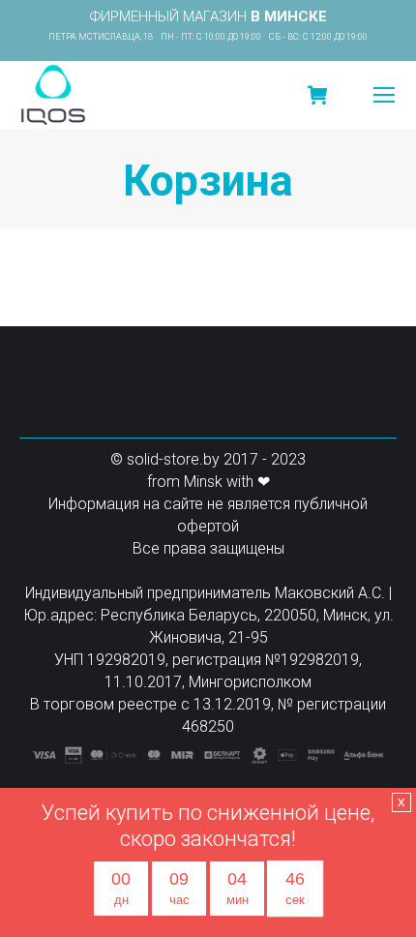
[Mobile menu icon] (384, 94)
